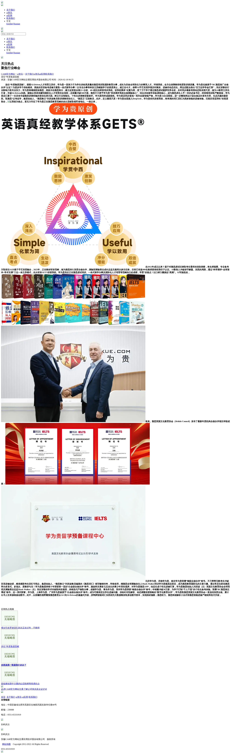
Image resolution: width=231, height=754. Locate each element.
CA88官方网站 (8, 74)
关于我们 (10, 10)
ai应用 (9, 15)
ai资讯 (9, 13)
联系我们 (10, 18)
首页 (3, 697)
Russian (16, 24)
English (9, 24)
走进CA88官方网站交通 (24, 689)
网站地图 (6, 744)
